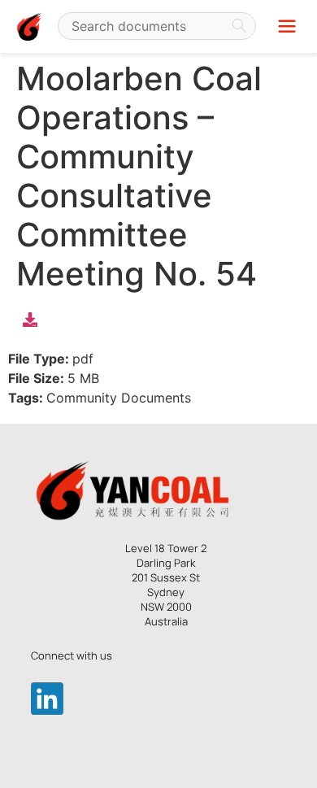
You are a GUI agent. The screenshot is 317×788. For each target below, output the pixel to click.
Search (239, 26)
